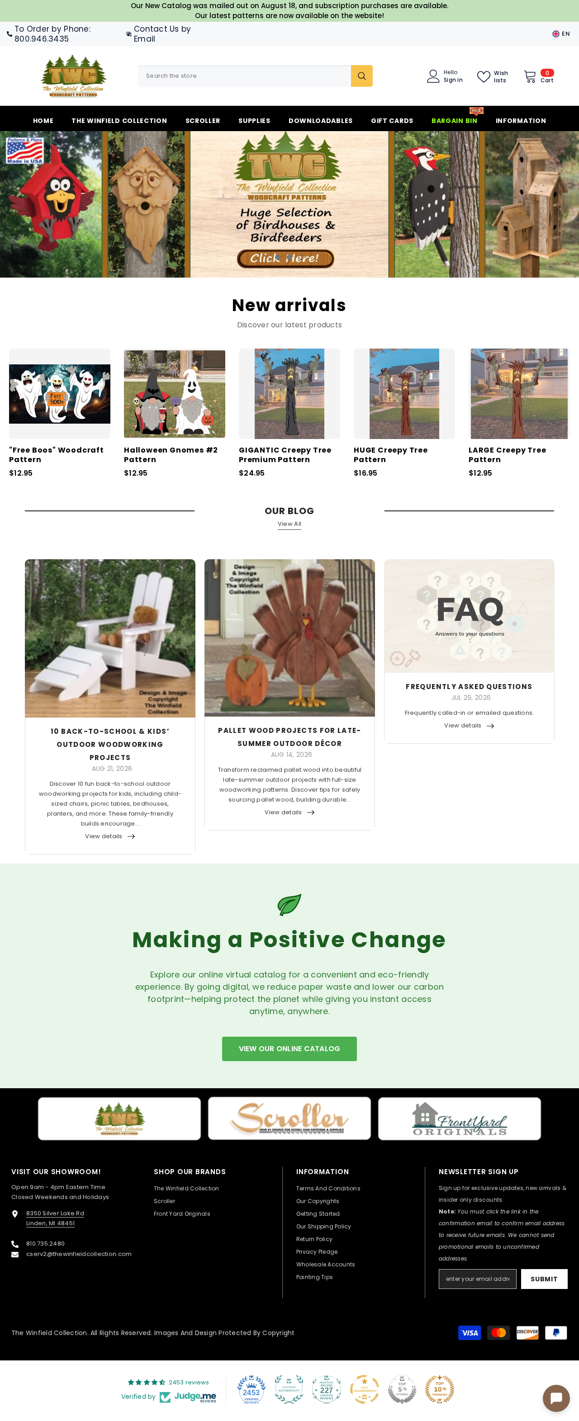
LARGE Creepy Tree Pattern (507, 455)
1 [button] (277, 257)
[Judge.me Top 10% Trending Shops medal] (439, 1389)
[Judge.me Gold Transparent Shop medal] (364, 1389)
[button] (54, 204)
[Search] (255, 76)
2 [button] (289, 257)
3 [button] (301, 257)
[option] (289, 204)
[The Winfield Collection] (119, 1118)
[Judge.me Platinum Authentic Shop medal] (289, 1389)
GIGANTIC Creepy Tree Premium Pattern (285, 455)
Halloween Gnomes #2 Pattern (171, 455)
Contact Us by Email (162, 34)
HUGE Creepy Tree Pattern (391, 455)
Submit (544, 1279)
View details (103, 836)
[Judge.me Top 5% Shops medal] (402, 1389)
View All (289, 523)
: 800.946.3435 (52, 34)
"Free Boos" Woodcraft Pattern (56, 455)
